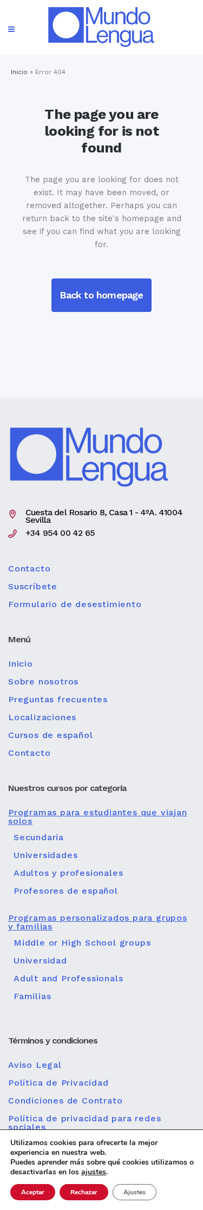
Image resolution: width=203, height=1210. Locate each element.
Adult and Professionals (68, 978)
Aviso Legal (35, 1065)
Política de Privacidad (58, 1083)
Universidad (40, 960)
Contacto (29, 568)
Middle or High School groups (82, 943)
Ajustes (134, 1192)
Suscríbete (32, 586)
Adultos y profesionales (68, 873)
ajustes (93, 1172)
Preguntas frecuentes (58, 699)
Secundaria (39, 837)
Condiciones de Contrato (65, 1100)
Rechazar (83, 1192)
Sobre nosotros (43, 681)
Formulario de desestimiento (75, 604)
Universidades (45, 855)
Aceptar (32, 1192)
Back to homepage (101, 295)
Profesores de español (66, 891)
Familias (32, 996)
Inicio (19, 72)
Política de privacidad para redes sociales (84, 1123)
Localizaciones (42, 717)
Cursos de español (50, 735)
